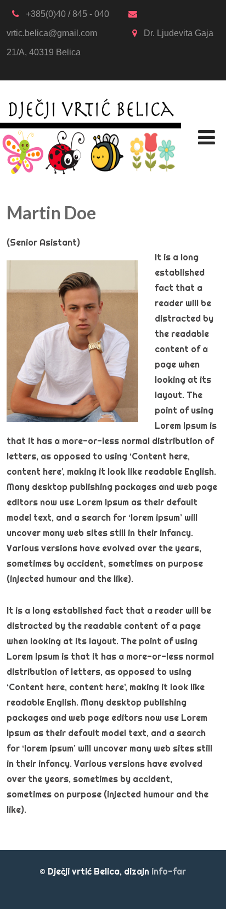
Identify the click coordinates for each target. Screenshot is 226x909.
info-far (168, 871)
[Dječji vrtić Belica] (90, 87)
